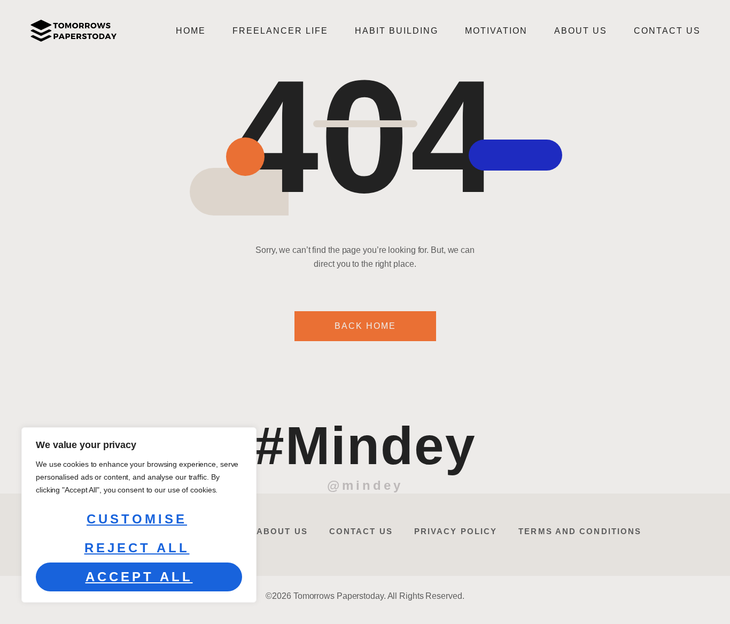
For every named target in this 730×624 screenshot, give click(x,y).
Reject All (137, 548)
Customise (137, 519)
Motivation (496, 30)
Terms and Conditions (579, 531)
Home (191, 30)
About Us (580, 30)
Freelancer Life (280, 30)
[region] (139, 515)
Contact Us (667, 30)
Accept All (139, 576)
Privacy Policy (455, 531)
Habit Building (396, 30)
